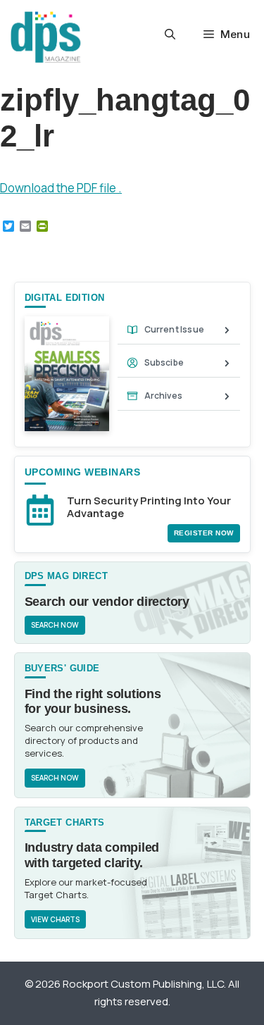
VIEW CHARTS (55, 919)
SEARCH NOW (55, 625)
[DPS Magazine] (45, 37)
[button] (170, 34)
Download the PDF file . (61, 188)
